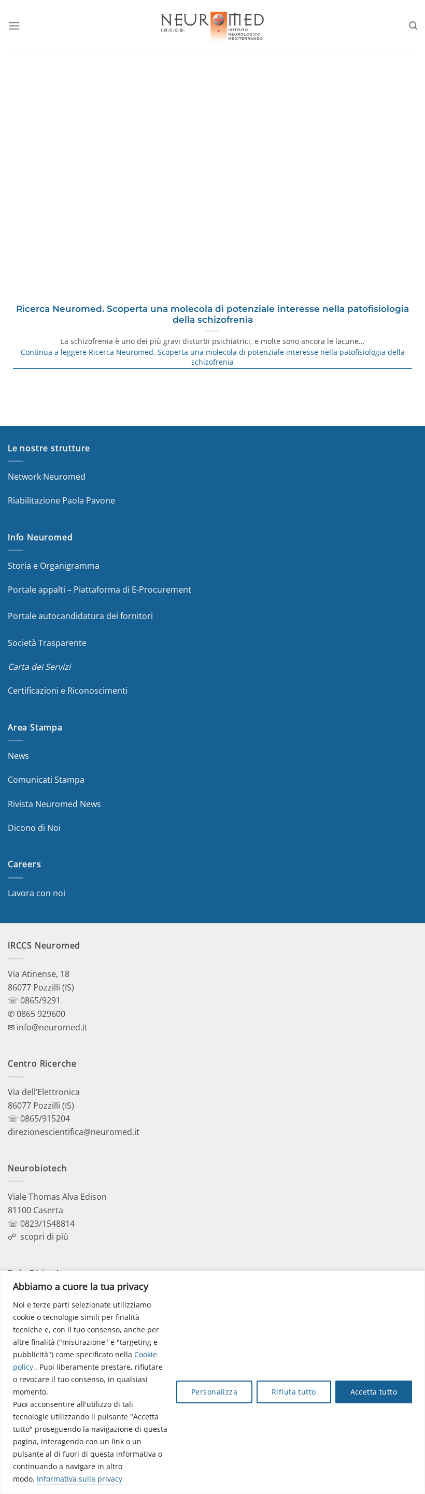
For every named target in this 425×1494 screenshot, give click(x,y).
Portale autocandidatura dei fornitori (80, 616)
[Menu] (14, 25)
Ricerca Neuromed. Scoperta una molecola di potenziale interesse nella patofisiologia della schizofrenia (212, 314)
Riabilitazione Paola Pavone (61, 500)
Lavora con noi (36, 893)
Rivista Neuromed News (54, 804)
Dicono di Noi (34, 828)
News (18, 756)
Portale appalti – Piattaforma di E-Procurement (99, 589)
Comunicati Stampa (46, 779)
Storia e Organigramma (54, 565)
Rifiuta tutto (294, 1392)
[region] (212, 1382)
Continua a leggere (213, 357)
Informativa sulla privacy (79, 1479)
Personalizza (214, 1392)
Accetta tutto (373, 1392)
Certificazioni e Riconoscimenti (68, 690)
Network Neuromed (47, 476)
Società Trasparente (47, 643)
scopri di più (44, 1236)
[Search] (413, 26)
